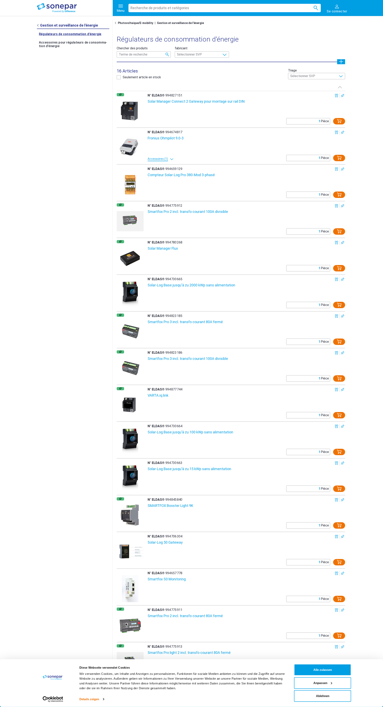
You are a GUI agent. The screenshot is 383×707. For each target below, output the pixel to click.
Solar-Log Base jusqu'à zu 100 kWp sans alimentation (190, 432)
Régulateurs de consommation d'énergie (70, 34)
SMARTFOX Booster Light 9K (170, 505)
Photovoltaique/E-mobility (135, 23)
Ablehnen (322, 696)
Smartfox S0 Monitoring (167, 579)
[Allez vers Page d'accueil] (116, 23)
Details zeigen (89, 699)
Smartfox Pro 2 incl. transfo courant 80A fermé (185, 616)
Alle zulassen (322, 669)
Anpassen (320, 682)
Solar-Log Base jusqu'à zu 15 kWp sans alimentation (189, 469)
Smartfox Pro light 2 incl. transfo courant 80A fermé (189, 652)
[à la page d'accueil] (75, 8)
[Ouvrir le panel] (341, 61)
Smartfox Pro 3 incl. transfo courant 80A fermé (185, 322)
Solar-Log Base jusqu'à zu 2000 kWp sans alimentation (191, 285)
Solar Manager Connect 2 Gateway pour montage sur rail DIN (196, 101)
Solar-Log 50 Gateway (165, 542)
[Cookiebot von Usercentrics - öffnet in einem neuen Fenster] (53, 699)
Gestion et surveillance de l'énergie (180, 23)
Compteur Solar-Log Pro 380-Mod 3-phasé (181, 175)
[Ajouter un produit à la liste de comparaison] (336, 95)
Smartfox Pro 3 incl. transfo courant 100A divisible (188, 358)
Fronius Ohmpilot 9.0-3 (166, 138)
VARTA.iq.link (158, 395)
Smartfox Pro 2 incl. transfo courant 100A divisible (188, 212)
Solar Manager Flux (163, 248)
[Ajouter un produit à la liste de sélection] (342, 95)
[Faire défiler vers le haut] (340, 87)
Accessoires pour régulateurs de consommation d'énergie (73, 44)
